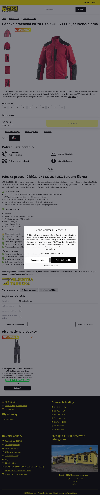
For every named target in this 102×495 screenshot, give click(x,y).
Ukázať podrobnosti (51, 266)
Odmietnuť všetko (37, 260)
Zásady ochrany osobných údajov (51, 253)
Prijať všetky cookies (63, 260)
